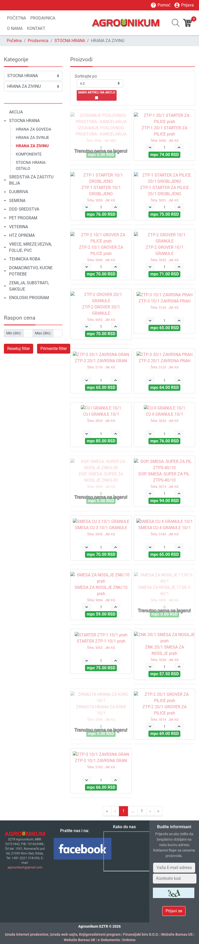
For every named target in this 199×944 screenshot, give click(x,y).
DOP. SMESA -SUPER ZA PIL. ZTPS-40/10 (164, 480)
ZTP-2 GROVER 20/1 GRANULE (101, 313)
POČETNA (16, 18)
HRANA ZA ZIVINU (32, 146)
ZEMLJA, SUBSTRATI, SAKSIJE (29, 286)
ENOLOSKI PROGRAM (29, 297)
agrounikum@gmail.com (25, 867)
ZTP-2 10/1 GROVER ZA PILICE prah (101, 253)
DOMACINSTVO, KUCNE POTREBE (31, 271)
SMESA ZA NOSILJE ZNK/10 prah (101, 593)
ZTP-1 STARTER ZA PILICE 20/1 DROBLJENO (164, 193)
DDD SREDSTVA (24, 209)
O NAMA (15, 28)
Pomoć (160, 5)
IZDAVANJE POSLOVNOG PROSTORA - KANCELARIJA (101, 134)
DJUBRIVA (18, 191)
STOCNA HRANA (69, 40)
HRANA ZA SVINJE (32, 137)
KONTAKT (36, 28)
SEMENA (17, 200)
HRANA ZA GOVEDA (33, 129)
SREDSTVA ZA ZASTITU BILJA (31, 180)
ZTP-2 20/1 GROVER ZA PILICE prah (165, 713)
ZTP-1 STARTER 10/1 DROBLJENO (101, 193)
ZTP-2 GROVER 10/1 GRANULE (164, 253)
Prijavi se (174, 910)
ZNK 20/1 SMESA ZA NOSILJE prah (164, 653)
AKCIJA (16, 112)
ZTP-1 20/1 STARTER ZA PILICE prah (164, 134)
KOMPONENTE (29, 154)
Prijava (184, 5)
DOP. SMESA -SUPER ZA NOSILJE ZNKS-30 (101, 480)
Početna (14, 40)
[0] (188, 23)
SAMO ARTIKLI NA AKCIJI (96, 92)
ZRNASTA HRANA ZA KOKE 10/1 (101, 713)
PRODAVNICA (42, 18)
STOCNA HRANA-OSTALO (31, 165)
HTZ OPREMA (22, 235)
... (132, 810)
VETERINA (18, 226)
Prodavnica (38, 40)
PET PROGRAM (23, 217)
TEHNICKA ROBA (24, 259)
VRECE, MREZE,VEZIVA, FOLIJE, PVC (30, 247)
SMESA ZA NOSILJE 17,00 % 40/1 (164, 593)
